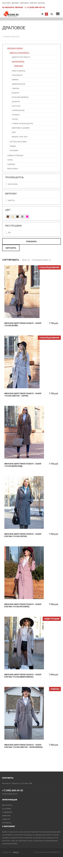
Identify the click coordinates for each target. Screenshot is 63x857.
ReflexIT (16, 852)
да (9, 233)
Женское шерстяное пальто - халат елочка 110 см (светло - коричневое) (23, 746)
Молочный (12, 216)
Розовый (27, 216)
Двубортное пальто (21, 57)
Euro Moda (12, 184)
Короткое (16, 106)
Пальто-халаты (18, 71)
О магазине (24, 3)
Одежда (11, 164)
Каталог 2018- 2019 (19, 137)
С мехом (15, 88)
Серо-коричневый (17, 216)
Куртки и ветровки (18, 142)
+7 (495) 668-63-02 (12, 790)
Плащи (13, 146)
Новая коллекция (15, 155)
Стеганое (16, 115)
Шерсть (11, 200)
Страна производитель (22, 124)
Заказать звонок (13, 7)
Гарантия (33, 3)
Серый (22, 216)
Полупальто (17, 75)
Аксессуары (12, 169)
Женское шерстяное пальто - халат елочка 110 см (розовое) (22, 605)
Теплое (15, 119)
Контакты (41, 3)
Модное (15, 93)
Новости (6, 819)
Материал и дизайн (21, 128)
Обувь (10, 160)
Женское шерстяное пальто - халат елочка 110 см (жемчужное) (22, 676)
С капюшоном (18, 110)
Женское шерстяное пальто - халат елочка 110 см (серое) (22, 535)
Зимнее (15, 80)
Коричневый (8, 216)
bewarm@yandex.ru (10, 794)
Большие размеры (20, 97)
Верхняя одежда (15, 48)
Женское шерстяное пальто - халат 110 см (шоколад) (22, 465)
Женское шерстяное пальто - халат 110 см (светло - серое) (22, 394)
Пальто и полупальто (19, 53)
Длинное (16, 102)
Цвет (14, 132)
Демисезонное (18, 84)
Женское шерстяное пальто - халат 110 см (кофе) (22, 324)
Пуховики (14, 151)
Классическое (18, 62)
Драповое (18, 66)
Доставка (15, 3)
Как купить (6, 3)
